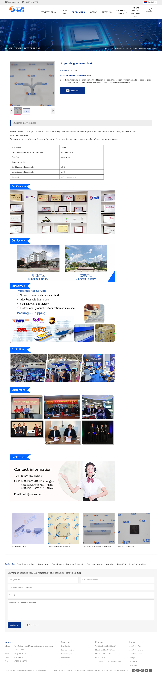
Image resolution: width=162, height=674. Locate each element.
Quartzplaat (133, 661)
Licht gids (132, 658)
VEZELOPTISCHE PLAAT (105, 646)
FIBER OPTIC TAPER (103, 654)
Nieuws (106, 12)
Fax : (7, 661)
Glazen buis (133, 665)
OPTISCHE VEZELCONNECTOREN (109, 661)
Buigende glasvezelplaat (25, 564)
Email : (7, 654)
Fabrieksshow (66, 658)
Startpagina (48, 12)
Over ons (64, 12)
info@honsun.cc (14, 2)
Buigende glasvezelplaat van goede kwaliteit (67, 564)
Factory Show (121, 12)
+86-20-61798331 (20, 661)
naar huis (109, 48)
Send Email (72, 90)
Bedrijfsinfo (65, 646)
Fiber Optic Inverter (136, 650)
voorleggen (14, 625)
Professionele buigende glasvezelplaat (100, 564)
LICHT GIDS (100, 658)
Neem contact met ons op (136, 12)
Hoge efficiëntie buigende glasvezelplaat (131, 564)
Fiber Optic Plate (131, 48)
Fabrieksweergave (67, 650)
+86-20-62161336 (31, 2)
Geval (93, 12)
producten (78, 12)
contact (9, 642)
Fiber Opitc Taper (135, 654)
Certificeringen (66, 654)
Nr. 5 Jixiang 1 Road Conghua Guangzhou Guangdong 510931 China (33, 648)
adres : (7, 646)
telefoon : (8, 657)
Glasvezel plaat (42, 564)
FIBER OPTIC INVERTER (105, 650)
